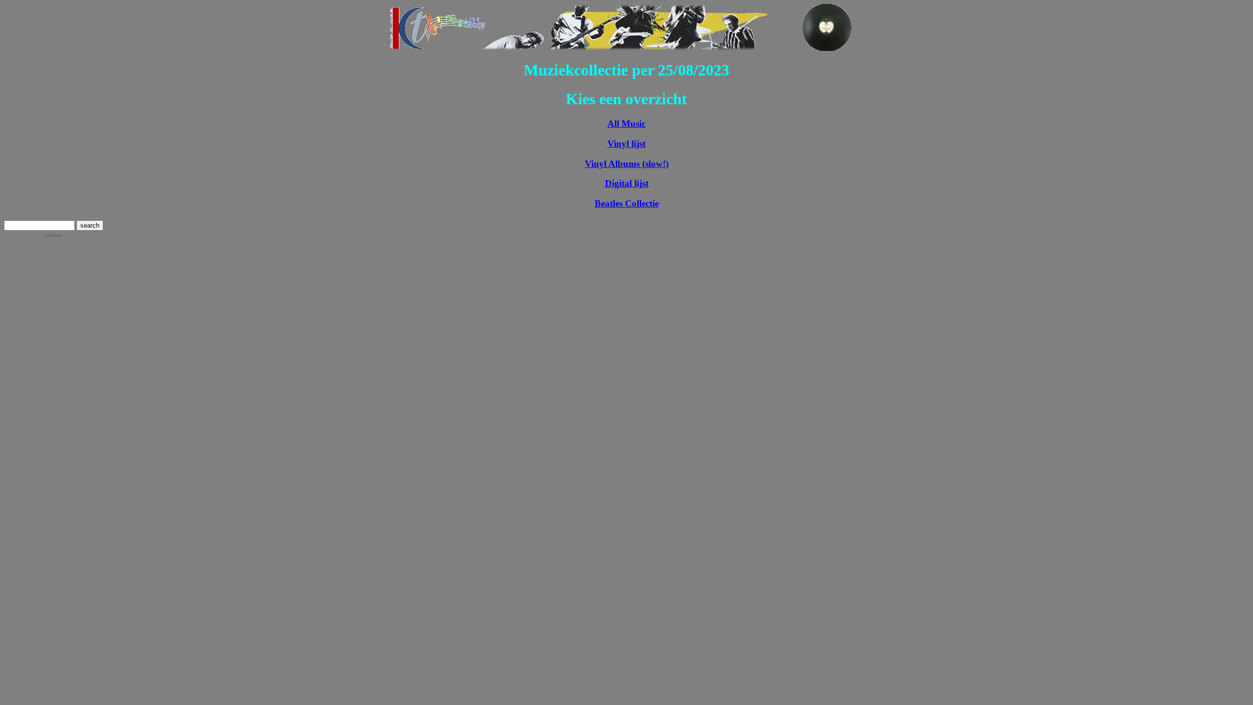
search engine (20, 235)
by (49, 235)
